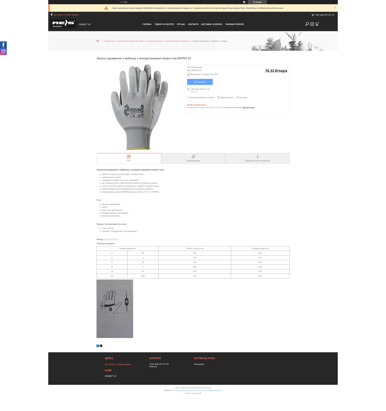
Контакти (193, 24)
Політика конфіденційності (210, 390)
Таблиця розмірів (234, 24)
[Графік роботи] (312, 24)
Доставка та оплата (211, 24)
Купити (201, 82)
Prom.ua (207, 387)
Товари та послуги (164, 24)
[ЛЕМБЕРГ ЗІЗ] (64, 24)
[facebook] (97, 346)
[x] (101, 346)
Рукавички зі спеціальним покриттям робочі (125, 41)
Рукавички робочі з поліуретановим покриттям (168, 41)
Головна (146, 24)
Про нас (181, 24)
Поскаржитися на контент (187, 390)
